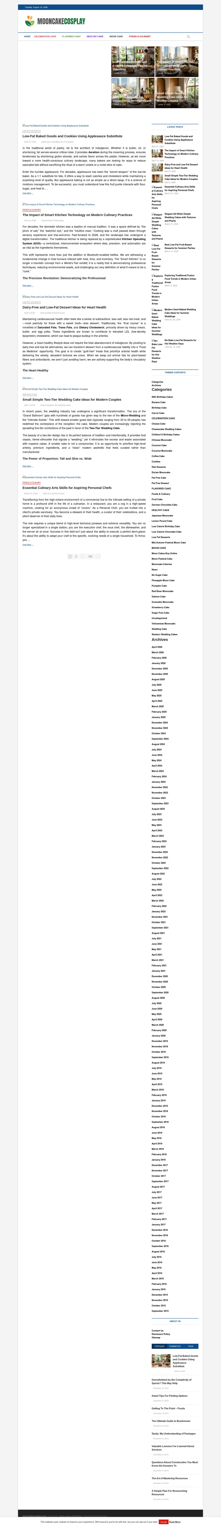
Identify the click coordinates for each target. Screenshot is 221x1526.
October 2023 (159, 798)
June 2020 (157, 1008)
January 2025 (159, 717)
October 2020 (159, 987)
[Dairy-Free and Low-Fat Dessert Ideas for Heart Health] (133, 93)
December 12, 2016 (161, 1388)
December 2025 (160, 668)
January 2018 (159, 1159)
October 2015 (159, 1305)
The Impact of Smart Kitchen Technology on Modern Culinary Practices (175, 65)
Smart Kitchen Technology (52, 220)
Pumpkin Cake (159, 585)
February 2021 (159, 965)
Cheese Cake (158, 423)
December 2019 (160, 1041)
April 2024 (157, 765)
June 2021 (157, 943)
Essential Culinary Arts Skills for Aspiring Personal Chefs (67, 488)
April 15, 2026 (164, 73)
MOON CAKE (116, 36)
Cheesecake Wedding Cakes (166, 429)
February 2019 (159, 1095)
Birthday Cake (159, 407)
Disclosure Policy (161, 1334)
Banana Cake (159, 402)
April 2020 (157, 1019)
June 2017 (157, 1197)
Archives (156, 385)
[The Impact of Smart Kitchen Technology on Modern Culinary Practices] (84, 204)
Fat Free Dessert (160, 483)
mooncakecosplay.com (34, 1515)
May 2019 (156, 1078)
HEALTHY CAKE (95, 36)
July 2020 (156, 1003)
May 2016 (156, 1267)
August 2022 (158, 873)
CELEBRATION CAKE (45, 36)
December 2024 (160, 722)
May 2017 (156, 1203)
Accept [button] (164, 1521)
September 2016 (160, 1246)
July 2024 (156, 749)
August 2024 (158, 744)
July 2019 (156, 1068)
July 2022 (156, 879)
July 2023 (156, 814)
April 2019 (157, 1084)
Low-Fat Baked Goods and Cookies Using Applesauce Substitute (130, 65)
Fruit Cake (157, 499)
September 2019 (160, 1057)
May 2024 (156, 760)
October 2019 (159, 1051)
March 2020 (158, 1024)
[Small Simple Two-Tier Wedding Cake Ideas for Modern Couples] (84, 389)
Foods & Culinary (32, 210)
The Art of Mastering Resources (170, 1478)
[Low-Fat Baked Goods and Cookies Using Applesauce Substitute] (84, 125)
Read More (175, 1521)
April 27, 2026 (120, 73)
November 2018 (160, 1111)
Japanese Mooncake (162, 515)
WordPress (76, 1516)
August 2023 (158, 808)
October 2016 (159, 1240)
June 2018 (157, 1132)
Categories (157, 381)
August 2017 (158, 1186)
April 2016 (157, 1273)
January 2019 (159, 1100)
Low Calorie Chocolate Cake (166, 531)
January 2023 (159, 846)
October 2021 (159, 922)
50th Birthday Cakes (162, 396)
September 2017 (160, 1181)
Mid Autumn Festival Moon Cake (169, 542)
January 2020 (159, 1035)
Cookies (156, 461)
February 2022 (159, 906)
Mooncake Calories (162, 564)
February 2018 (159, 1154)
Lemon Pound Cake (162, 521)
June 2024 (157, 755)
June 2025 (157, 690)
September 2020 (160, 992)
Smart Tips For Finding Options (169, 1396)
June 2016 (157, 1262)
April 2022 (157, 895)
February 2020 (159, 1030)
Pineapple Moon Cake (163, 580)
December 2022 (160, 852)
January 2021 (159, 970)
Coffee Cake (158, 456)
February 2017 (159, 1219)
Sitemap (156, 1337)
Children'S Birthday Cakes (166, 434)
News (155, 569)
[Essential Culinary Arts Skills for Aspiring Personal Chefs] (84, 477)
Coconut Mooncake (162, 450)
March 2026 (158, 652)
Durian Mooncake (161, 472)
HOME (27, 36)
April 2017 (157, 1208)
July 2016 (156, 1257)
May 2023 (156, 825)
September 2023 (160, 803)
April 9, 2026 (120, 104)
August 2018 (158, 1127)
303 (91, 556)
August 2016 (158, 1251)
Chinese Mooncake (162, 440)
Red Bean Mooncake (162, 591)
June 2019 (157, 1073)
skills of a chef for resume (53, 494)
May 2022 (156, 889)
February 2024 (159, 776)
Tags (190, 1346)
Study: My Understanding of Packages (174, 1433)
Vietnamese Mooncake (163, 623)
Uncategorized (159, 618)
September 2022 (160, 868)
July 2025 (156, 684)
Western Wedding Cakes (164, 634)
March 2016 (158, 1278)
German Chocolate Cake (164, 504)
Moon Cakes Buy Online (164, 553)
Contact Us (157, 1330)
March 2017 (158, 1213)
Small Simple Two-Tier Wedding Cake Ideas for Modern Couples (172, 97)
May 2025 (156, 695)
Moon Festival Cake (162, 558)
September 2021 (160, 927)
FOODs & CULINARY (139, 36)
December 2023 (160, 787)
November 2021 (160, 916)
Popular (159, 1346)
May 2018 (156, 1138)
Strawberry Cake (160, 607)
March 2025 (158, 706)
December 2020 (160, 976)
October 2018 (159, 1116)
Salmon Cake (159, 596)
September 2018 (160, 1121)
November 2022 (160, 857)
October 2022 (159, 862)
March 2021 (158, 960)
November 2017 (160, 1170)
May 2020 (156, 1014)
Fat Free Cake (159, 477)
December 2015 (160, 1294)
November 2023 (160, 792)
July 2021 (156, 938)
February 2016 (159, 1284)
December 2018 (160, 1105)
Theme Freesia (65, 1516)
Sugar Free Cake (160, 612)
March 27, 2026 (31, 494)
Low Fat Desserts (32, 131)
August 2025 (158, 679)
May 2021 (156, 949)
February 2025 (159, 711)
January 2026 (159, 663)
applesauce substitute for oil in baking (57, 142)
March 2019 (158, 1089)
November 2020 (160, 981)
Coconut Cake (159, 445)
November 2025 (160, 674)
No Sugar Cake (159, 575)
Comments (175, 1346)
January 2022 (159, 911)
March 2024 (158, 771)
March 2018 (158, 1149)
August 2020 (158, 997)
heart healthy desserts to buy (52, 313)
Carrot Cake (158, 413)
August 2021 (158, 933)
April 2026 (157, 647)
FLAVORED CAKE (71, 36)
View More (32, 193)
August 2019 (158, 1062)
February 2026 (159, 657)
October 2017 (159, 1176)
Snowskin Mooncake (162, 602)
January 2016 (159, 1289)
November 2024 (160, 728)
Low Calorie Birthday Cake (166, 526)
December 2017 (160, 1165)
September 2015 (160, 1311)
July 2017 (156, 1192)
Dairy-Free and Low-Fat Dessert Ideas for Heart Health (64, 307)
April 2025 (157, 701)
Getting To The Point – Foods (168, 1408)
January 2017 (159, 1224)
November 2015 (160, 1300)
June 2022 (157, 884)
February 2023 (159, 841)
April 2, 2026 (164, 104)
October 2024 (159, 733)
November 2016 (160, 1235)
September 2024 (160, 738)
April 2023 (157, 830)
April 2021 (157, 954)
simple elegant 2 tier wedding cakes (55, 405)
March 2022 (158, 900)
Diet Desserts (159, 467)
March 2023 (158, 835)
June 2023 (157, 819)
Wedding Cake (30, 394)
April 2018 (157, 1143)
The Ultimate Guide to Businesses (171, 1421)
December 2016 (160, 1230)
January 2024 (159, 781)
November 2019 (160, 1046)
